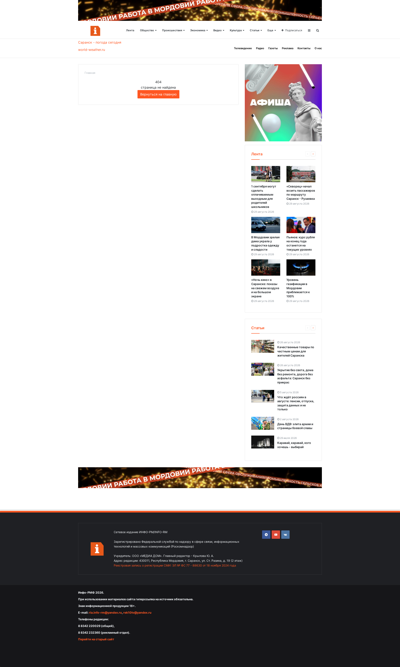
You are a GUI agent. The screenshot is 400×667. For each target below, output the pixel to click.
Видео (217, 30)
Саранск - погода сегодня (99, 42)
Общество (147, 30)
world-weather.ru (91, 50)
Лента (130, 30)
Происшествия (172, 30)
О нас (318, 48)
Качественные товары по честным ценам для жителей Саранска (295, 351)
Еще (270, 30)
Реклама (287, 48)
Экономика (197, 30)
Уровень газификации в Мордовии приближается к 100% (298, 288)
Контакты (304, 48)
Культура (236, 30)
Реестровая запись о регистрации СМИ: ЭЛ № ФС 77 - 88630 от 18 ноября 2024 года (175, 565)
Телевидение (243, 48)
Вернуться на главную (158, 94)
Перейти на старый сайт (96, 639)
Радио (260, 48)
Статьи (254, 30)
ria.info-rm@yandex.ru (105, 612)
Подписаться (293, 30)
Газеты (273, 48)
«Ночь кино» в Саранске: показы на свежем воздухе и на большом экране (265, 288)
